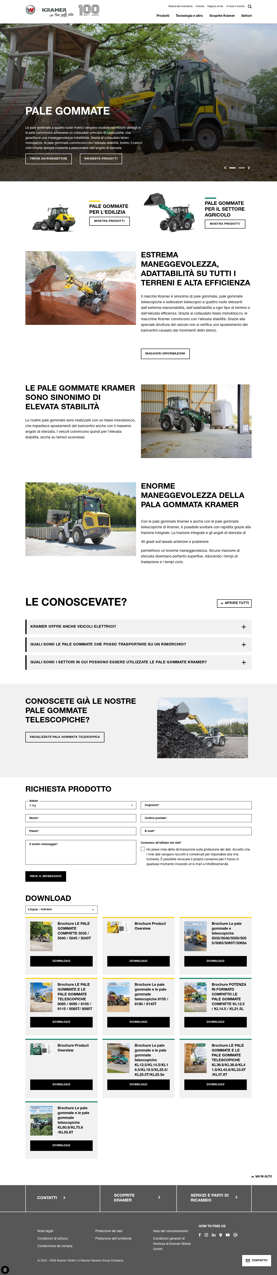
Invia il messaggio (46, 876)
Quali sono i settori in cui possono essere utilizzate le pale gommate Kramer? (118, 662)
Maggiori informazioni (165, 353)
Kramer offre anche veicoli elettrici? (73, 627)
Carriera (200, 6)
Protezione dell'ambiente (113, 1238)
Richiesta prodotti (101, 158)
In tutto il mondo (236, 6)
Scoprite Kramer (222, 16)
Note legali (45, 1231)
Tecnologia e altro (189, 16)
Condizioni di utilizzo (53, 1238)
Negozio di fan (215, 6)
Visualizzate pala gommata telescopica (65, 737)
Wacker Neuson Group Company (102, 1260)
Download (61, 961)
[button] (225, 168)
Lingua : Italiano (40, 909)
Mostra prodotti (109, 221)
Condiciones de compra (55, 1246)
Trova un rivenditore (48, 158)
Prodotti (163, 16)
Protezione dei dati (108, 1231)
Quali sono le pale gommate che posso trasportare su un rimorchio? (108, 645)
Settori (246, 16)
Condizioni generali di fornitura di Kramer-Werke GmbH (172, 1243)
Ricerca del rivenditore (180, 6)
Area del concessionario (170, 1231)
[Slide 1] (232, 167)
